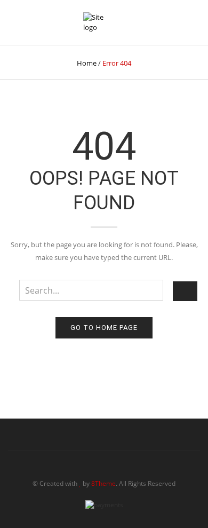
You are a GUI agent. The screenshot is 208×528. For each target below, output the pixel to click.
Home (87, 63)
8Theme (103, 483)
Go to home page (104, 328)
